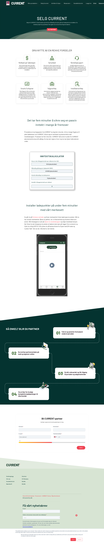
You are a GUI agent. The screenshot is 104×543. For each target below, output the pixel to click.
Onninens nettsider (38, 217)
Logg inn (89, 3)
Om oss (8, 479)
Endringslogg (9, 476)
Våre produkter (32, 3)
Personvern (38, 496)
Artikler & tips (55, 3)
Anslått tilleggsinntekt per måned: (41, 182)
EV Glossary (25, 479)
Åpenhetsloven (56, 496)
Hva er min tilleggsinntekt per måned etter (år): (45, 161)
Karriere (24, 476)
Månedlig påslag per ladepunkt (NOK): (42, 168)
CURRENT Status (46, 496)
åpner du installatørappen (52, 222)
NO (95, 3)
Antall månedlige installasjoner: (40, 175)
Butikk (23, 481)
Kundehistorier (78, 3)
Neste (81, 447)
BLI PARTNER (52, 29)
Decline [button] (79, 539)
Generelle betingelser (28, 496)
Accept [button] (73, 539)
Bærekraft (9, 484)
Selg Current (45, 3)
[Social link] (79, 515)
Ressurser (67, 3)
